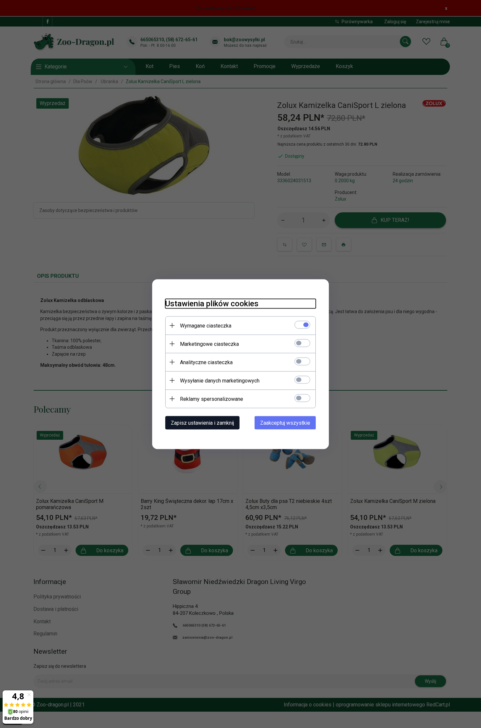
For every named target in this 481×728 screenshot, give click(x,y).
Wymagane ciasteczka (205, 325)
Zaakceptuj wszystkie (285, 422)
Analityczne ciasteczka (206, 362)
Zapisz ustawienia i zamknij (202, 422)
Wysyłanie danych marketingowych (219, 380)
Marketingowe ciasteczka (209, 344)
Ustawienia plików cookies (211, 303)
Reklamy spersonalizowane (211, 399)
